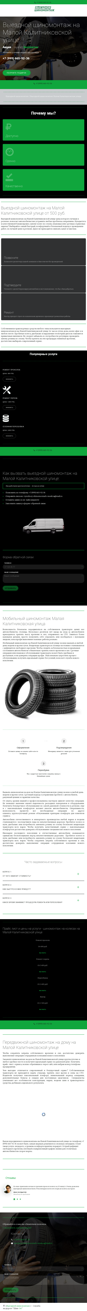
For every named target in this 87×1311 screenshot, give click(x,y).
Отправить (10, 1290)
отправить (10, 588)
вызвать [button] (42, 953)
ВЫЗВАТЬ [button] (42, 972)
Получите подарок (17, 73)
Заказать (9, 379)
